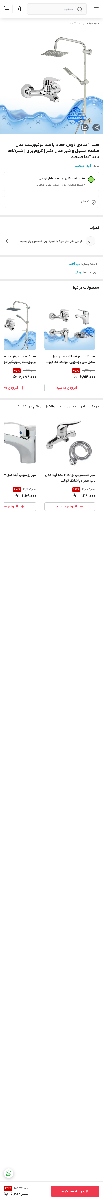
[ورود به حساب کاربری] (19, 9)
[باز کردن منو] (95, 9)
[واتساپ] (8, 1173)
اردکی (78, 272)
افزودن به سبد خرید (75, 1191)
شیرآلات (75, 24)
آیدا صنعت (83, 166)
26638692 (93, 24)
